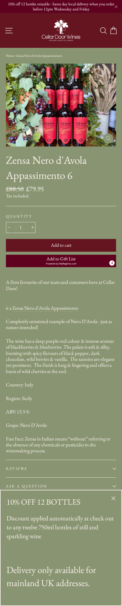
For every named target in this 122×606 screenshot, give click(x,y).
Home (10, 55)
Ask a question (26, 486)
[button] (61, 261)
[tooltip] (112, 263)
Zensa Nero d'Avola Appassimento (45, 308)
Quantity (19, 216)
